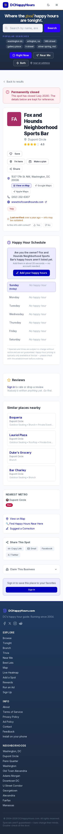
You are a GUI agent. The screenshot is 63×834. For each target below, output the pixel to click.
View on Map (23, 185)
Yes (38, 225)
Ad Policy (8, 721)
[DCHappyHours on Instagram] (15, 623)
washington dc (15, 41)
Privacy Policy (11, 716)
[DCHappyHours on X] (9, 623)
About (6, 706)
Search (52, 28)
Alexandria (9, 795)
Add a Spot (9, 677)
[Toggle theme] (48, 4)
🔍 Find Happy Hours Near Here (24, 523)
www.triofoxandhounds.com (27, 201)
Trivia (6, 652)
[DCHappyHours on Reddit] (20, 623)
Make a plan (40, 161)
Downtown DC (11, 780)
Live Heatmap (11, 672)
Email (33, 548)
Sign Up (7, 692)
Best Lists (8, 662)
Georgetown (10, 790)
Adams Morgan (11, 775)
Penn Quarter (10, 761)
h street (30, 46)
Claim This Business (22, 569)
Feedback (9, 731)
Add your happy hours (33, 272)
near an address (41, 63)
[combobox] (23, 28)
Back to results (15, 81)
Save (17, 153)
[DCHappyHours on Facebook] (4, 623)
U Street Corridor (13, 785)
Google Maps (45, 185)
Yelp (11, 208)
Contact (7, 726)
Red (9, 505)
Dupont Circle (37, 139)
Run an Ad (9, 687)
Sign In (31, 589)
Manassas (8, 805)
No (49, 225)
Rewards (8, 682)
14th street (49, 41)
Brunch (7, 647)
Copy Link (16, 548)
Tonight (7, 643)
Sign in (11, 386)
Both (23, 62)
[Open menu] (56, 4)
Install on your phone (15, 736)
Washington (9, 765)
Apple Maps (22, 191)
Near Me (45, 55)
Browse (7, 638)
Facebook (47, 548)
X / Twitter (13, 555)
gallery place (14, 46)
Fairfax (7, 800)
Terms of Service (13, 711)
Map (5, 667)
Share (16, 168)
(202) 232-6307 (20, 196)
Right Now (22, 55)
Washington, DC (12, 751)
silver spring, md (47, 46)
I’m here (18, 161)
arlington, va (33, 41)
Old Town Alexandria (15, 770)
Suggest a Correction (22, 528)
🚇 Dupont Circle (16, 499)
